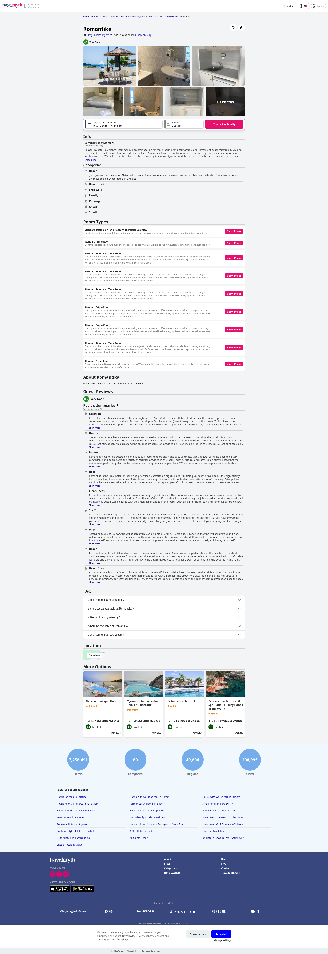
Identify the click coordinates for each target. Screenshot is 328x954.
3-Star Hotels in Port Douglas (73, 837)
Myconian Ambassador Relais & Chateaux (142, 703)
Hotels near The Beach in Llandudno (223, 817)
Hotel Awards (172, 872)
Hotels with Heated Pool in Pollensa (77, 810)
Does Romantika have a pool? (105, 599)
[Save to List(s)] (233, 27)
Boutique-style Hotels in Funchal (75, 831)
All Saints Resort (139, 837)
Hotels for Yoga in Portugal (72, 796)
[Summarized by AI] (102, 146)
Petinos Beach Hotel (181, 701)
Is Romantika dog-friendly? (103, 617)
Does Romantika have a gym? (105, 634)
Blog (224, 859)
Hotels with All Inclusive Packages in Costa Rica (157, 824)
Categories (170, 868)
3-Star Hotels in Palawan (71, 817)
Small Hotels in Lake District (218, 803)
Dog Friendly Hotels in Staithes (147, 817)
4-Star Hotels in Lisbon (142, 831)
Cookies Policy (117, 951)
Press (167, 863)
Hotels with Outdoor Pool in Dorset (149, 796)
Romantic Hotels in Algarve (72, 824)
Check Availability (224, 124)
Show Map (94, 655)
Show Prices (234, 231)
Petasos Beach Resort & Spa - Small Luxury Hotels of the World (225, 704)
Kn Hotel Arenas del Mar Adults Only (223, 837)
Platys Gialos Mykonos (99, 35)
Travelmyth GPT (230, 872)
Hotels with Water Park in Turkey (221, 796)
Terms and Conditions (151, 951)
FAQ (223, 863)
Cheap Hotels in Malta (69, 844)
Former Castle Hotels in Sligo (146, 803)
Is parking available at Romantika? (108, 626)
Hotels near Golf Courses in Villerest (223, 824)
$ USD (290, 6)
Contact (225, 868)
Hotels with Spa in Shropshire (147, 810)
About (167, 859)
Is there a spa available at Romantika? (110, 608)
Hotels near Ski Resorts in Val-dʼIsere (78, 803)
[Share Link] (241, 27)
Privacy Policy (133, 951)
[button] (184, 124)
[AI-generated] (106, 175)
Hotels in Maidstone (213, 831)
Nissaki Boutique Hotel (101, 701)
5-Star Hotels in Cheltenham (218, 810)
